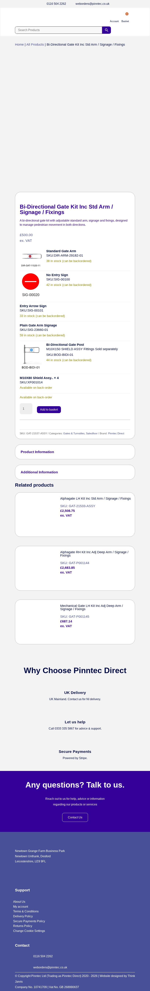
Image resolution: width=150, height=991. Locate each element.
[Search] (106, 30)
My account (20, 906)
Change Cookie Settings (29, 930)
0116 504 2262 (56, 3)
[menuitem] (114, 18)
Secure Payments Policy (29, 921)
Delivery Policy (23, 916)
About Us (19, 901)
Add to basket (49, 409)
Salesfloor (92, 433)
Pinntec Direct (116, 433)
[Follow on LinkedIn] (17, 875)
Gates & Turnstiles (74, 433)
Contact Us (75, 817)
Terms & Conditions (26, 911)
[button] (31, 259)
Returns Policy (22, 926)
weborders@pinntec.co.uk (92, 3)
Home (19, 44)
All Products (35, 44)
